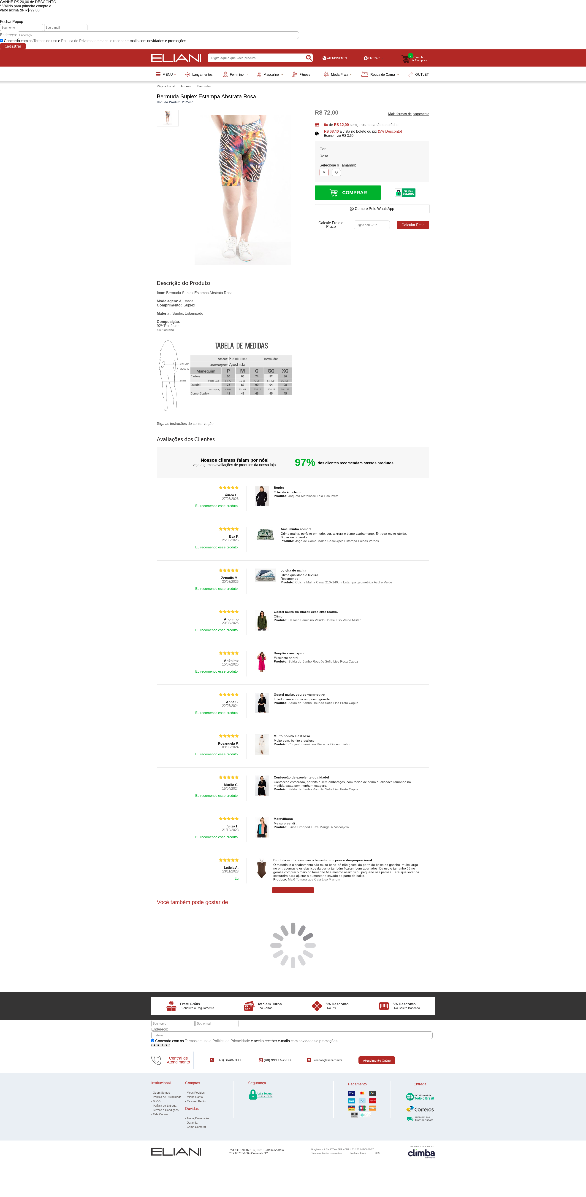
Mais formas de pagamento (408, 114)
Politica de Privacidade (80, 41)
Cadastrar (13, 46)
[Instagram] (427, 1060)
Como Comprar (196, 1127)
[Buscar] (308, 58)
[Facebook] (420, 1060)
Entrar (374, 58)
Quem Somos (161, 1092)
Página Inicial (166, 86)
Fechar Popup (11, 22)
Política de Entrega (164, 1105)
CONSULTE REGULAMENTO (293, 18)
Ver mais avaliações (293, 890)
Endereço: (8, 35)
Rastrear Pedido (197, 1101)
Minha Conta (195, 1097)
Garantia (192, 1122)
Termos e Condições (166, 1110)
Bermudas (204, 86)
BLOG (156, 1101)
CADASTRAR (160, 1045)
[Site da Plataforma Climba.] (421, 1152)
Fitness (186, 86)
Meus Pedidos (196, 1092)
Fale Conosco (161, 1114)
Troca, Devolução (198, 1118)
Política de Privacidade (167, 1097)
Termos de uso (45, 41)
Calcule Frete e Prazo (330, 224)
